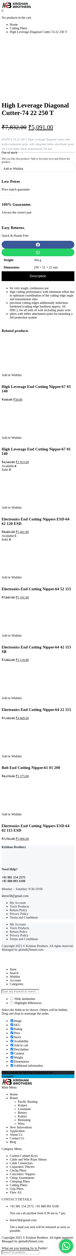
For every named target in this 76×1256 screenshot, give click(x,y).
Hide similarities (24, 999)
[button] (38, 245)
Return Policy (18, 910)
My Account (18, 902)
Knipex (22, 1105)
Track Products (19, 906)
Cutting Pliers (18, 28)
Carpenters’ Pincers (22, 1166)
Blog (13, 1142)
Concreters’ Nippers (22, 1174)
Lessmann (24, 1109)
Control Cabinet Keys (24, 1155)
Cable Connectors (21, 1163)
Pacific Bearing (27, 1101)
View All (15, 1192)
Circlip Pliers (18, 1170)
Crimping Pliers (20, 1181)
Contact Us (17, 1138)
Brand (14, 1098)
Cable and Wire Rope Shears (28, 1159)
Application (17, 1131)
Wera (21, 1123)
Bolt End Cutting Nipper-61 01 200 (31, 767)
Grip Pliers (17, 1188)
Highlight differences (28, 1003)
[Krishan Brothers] (38, 5)
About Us (16, 1134)
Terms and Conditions (24, 917)
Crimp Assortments (22, 1177)
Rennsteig (24, 1120)
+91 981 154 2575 (13, 877)
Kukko (22, 1116)
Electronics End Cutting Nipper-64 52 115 (36, 589)
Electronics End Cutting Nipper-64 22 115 (36, 709)
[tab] (38, 276)
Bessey (22, 1112)
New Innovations (21, 1127)
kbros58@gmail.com (15, 896)
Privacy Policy (19, 913)
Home (14, 24)
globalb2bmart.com (30, 949)
